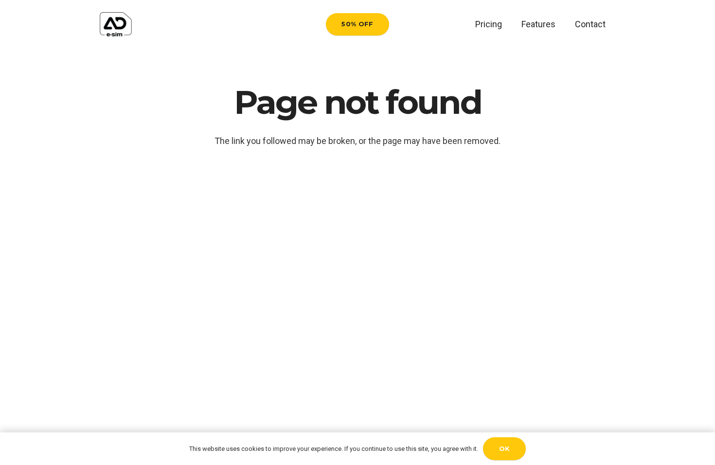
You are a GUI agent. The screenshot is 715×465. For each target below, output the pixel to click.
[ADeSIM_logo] (116, 24)
